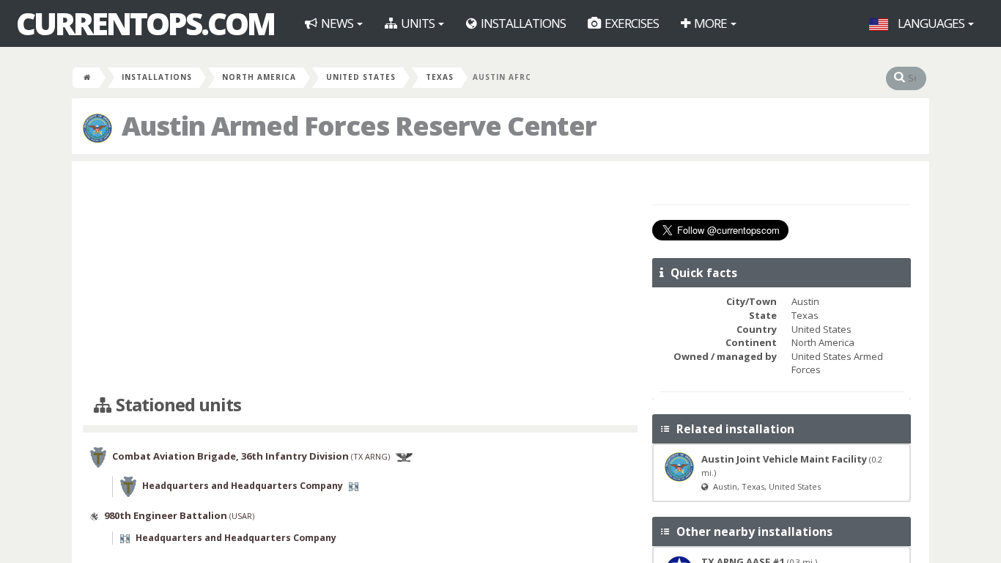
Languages (931, 23)
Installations (522, 23)
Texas (440, 77)
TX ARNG (370, 457)
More (710, 23)
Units (418, 23)
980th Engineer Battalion (165, 515)
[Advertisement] (360, 278)
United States (361, 77)
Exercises (630, 23)
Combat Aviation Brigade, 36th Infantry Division (230, 456)
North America (259, 77)
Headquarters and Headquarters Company (242, 486)
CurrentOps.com (145, 23)
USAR (242, 515)
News (337, 23)
